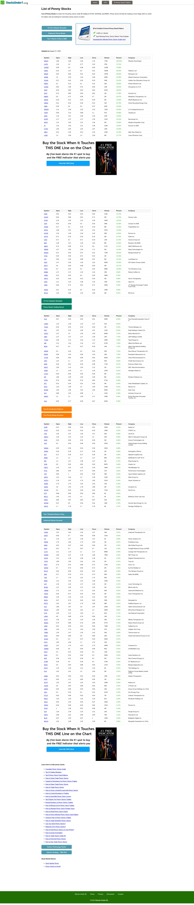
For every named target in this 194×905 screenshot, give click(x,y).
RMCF (46, 396)
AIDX (45, 214)
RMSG (46, 448)
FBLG (46, 467)
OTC (105, 2)
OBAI (45, 106)
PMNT (46, 83)
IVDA (45, 655)
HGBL (46, 370)
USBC (46, 275)
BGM (45, 346)
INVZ (45, 440)
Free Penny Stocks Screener (53, 415)
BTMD (46, 390)
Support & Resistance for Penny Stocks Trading (61, 781)
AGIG (46, 702)
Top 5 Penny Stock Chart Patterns (56, 775)
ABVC (46, 246)
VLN (45, 606)
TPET (46, 269)
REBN (46, 272)
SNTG (46, 506)
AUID (45, 427)
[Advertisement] (97, 191)
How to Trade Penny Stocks (54, 787)
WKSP (46, 74)
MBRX (46, 96)
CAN (45, 223)
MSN (45, 364)
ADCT (46, 367)
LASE (46, 135)
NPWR (46, 555)
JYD (45, 474)
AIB (45, 343)
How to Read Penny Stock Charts (56, 811)
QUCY (46, 333)
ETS (45, 493)
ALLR (46, 619)
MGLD (46, 721)
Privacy (100, 894)
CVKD (46, 532)
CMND (46, 590)
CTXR (46, 357)
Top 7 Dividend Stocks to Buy (53, 514)
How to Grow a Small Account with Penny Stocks (61, 790)
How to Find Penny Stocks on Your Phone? (59, 830)
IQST (45, 679)
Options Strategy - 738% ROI (56, 852)
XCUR (46, 233)
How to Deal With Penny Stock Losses (58, 796)
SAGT (46, 535)
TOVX (46, 327)
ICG (45, 393)
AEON (46, 100)
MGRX (46, 252)
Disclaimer (110, 894)
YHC (45, 577)
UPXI (45, 282)
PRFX (46, 715)
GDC (45, 262)
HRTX (46, 278)
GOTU (46, 480)
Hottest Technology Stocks (56, 847)
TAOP (46, 113)
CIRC (45, 285)
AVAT (45, 90)
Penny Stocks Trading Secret (53, 307)
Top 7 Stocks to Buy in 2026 (57, 39)
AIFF (45, 361)
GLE (45, 443)
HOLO (46, 610)
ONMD (46, 648)
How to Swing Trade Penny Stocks (56, 778)
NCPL (46, 600)
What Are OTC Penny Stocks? (55, 827)
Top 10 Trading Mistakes (53, 772)
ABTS (46, 477)
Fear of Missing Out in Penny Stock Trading (59, 805)
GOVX (46, 217)
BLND (46, 587)
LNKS (46, 616)
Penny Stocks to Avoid (52, 866)
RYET (46, 708)
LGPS (46, 64)
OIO (45, 330)
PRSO (46, 705)
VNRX (46, 71)
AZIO (45, 116)
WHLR (46, 61)
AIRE (45, 629)
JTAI (45, 433)
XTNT (46, 430)
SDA (45, 574)
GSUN (46, 80)
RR (45, 377)
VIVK (45, 464)
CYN (45, 613)
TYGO (46, 340)
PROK (46, 542)
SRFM (46, 568)
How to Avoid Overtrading (53, 833)
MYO (45, 387)
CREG (46, 103)
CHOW (46, 67)
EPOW (46, 503)
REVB (46, 354)
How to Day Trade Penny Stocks (56, 842)
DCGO (46, 490)
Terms (92, 894)
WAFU (46, 437)
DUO (45, 548)
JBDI (45, 337)
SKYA (46, 122)
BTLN (46, 571)
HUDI (45, 636)
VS (45, 539)
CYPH (46, 129)
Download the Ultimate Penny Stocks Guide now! (109, 39)
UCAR (46, 686)
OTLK (46, 695)
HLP (45, 711)
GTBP (46, 661)
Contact (120, 894)
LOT (45, 584)
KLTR (46, 682)
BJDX (46, 665)
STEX (46, 380)
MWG (46, 458)
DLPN (46, 558)
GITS (45, 642)
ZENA (46, 487)
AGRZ (46, 290)
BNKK (46, 597)
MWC (46, 581)
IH (44, 125)
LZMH (46, 324)
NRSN (46, 351)
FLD (45, 319)
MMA (45, 545)
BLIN (45, 718)
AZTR (46, 236)
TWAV (46, 632)
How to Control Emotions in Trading (57, 793)
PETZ (46, 668)
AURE (46, 483)
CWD (45, 626)
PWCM (46, 109)
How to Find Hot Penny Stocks (55, 839)
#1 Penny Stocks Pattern (122, 2)
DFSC (46, 230)
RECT (46, 698)
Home (95, 2)
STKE (46, 220)
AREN (46, 689)
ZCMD (46, 87)
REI (45, 461)
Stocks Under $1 (81, 894)
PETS (46, 603)
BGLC (46, 496)
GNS (45, 240)
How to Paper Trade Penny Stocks (56, 784)
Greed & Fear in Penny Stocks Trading (58, 817)
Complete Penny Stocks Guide (55, 769)
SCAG (46, 639)
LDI (45, 259)
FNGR (46, 227)
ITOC (45, 256)
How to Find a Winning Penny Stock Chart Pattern (61, 814)
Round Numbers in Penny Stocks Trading (59, 802)
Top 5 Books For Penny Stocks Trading (58, 799)
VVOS (46, 594)
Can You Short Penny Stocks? (55, 824)
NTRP (46, 119)
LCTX (46, 552)
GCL (45, 401)
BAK (45, 243)
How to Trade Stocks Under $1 (55, 836)
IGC (45, 383)
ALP (45, 454)
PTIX (45, 471)
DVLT (46, 652)
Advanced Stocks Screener (53, 520)
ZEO (45, 692)
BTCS (46, 293)
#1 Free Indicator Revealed (57, 28)
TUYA (46, 561)
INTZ (45, 93)
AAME (46, 77)
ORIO (46, 500)
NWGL (46, 623)
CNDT (46, 645)
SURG (46, 451)
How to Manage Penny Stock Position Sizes (60, 808)
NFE (45, 658)
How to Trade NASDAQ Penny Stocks (58, 820)
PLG (45, 671)
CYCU (46, 374)
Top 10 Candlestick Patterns (53, 409)
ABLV (45, 132)
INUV (45, 564)
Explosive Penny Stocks (56, 33)
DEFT (46, 265)
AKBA (46, 676)
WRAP (46, 249)
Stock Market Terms (52, 863)
